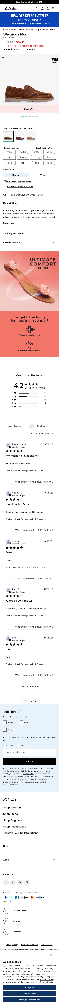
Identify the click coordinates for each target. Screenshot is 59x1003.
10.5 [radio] (48, 157)
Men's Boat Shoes (48, 29)
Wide (43, 175)
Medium (16, 175)
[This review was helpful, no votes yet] (45, 482)
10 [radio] (35, 157)
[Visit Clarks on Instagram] (13, 882)
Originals (11, 730)
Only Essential (29, 993)
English (11, 745)
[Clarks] (10, 8)
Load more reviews (29, 686)
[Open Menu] (53, 8)
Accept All (29, 987)
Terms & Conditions (29, 944)
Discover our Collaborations (20, 833)
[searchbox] (17, 426)
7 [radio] (8, 152)
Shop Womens (12, 807)
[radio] (20, 140)
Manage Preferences (29, 999)
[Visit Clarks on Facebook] (6, 882)
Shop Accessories (14, 826)
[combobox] (41, 433)
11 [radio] (8, 163)
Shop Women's (18, 24)
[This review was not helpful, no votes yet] (50, 482)
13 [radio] (48, 163)
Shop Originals (12, 820)
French (23, 745)
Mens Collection (31, 29)
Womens (11, 722)
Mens (26, 722)
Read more (8, 223)
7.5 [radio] (21, 152)
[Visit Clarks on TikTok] (20, 882)
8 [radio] (34, 152)
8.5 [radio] (48, 152)
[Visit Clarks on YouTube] (26, 882)
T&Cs (46, 24)
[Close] (51, 955)
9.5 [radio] (21, 157)
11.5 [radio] (22, 163)
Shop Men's (35, 24)
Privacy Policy (28, 774)
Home (5, 29)
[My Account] (42, 8)
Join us (29, 761)
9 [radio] (9, 157)
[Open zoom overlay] (3, 57)
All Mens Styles (16, 29)
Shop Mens (10, 813)
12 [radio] (35, 163)
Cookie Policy (47, 944)
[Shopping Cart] (47, 8)
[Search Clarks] (36, 8)
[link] (55, 60)
